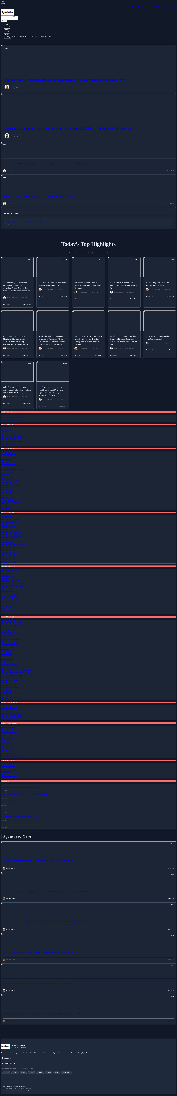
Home (6, 24)
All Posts (7, 26)
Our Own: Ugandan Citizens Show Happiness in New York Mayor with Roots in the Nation (38, 196)
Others (34, 36)
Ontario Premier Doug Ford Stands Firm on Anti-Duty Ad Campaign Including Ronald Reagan (144, 6)
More (6, 34)
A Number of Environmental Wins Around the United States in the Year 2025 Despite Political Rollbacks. (24, 794)
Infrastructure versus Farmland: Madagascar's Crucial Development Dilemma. (88, 285)
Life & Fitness (18, 36)
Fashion (6, 31)
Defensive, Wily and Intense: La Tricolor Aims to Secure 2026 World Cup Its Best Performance (68, 128)
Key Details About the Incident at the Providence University (25, 222)
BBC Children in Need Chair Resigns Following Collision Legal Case (124, 285)
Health (11, 36)
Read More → (27, 304)
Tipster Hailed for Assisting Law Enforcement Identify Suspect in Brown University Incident (21, 823)
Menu (4, 21)
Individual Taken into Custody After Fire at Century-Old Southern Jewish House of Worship (17, 390)
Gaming (6, 36)
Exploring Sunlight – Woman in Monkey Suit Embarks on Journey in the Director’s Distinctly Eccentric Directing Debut (49, 163)
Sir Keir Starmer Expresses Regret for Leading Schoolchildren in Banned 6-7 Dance (19, 787)
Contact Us (7, 38)
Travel (49, 36)
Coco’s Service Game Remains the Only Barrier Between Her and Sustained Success (19, 809)
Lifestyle (25, 36)
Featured (6, 33)
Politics (38, 36)
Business (7, 28)
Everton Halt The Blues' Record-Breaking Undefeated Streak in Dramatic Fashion (19, 816)
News (30, 36)
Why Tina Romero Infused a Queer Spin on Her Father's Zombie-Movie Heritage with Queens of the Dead (24, 801)
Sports (42, 36)
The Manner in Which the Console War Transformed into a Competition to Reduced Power (66, 80)
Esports (6, 29)
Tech (46, 36)
